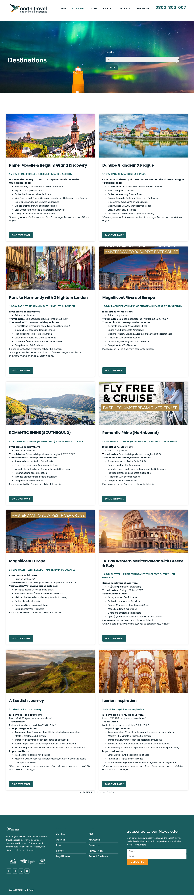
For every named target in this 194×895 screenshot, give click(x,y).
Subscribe (137, 862)
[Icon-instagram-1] (14, 871)
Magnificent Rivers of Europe (128, 297)
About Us (106, 8)
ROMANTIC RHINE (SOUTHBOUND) (40, 432)
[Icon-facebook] (8, 871)
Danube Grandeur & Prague (128, 165)
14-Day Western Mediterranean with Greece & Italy (142, 563)
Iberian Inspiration (119, 700)
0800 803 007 (171, 7)
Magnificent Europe (27, 561)
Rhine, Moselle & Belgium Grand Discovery (48, 165)
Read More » (15, 227)
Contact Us (124, 8)
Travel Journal (141, 8)
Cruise (94, 8)
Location (110, 52)
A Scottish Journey (26, 700)
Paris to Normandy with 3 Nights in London (48, 297)
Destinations (77, 8)
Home (63, 8)
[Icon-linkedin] (20, 871)
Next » (110, 791)
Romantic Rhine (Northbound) (130, 432)
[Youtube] (27, 871)
